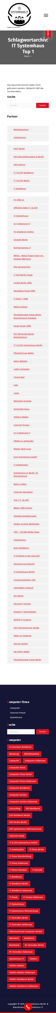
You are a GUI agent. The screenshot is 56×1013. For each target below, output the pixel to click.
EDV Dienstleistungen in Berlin (29, 156)
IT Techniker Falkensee (20, 924)
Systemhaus (20, 137)
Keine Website (20, 361)
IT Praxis (13, 897)
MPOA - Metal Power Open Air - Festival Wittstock (29, 257)
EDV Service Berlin (18, 822)
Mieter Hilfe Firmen (23, 508)
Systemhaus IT (16, 958)
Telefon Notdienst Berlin (21, 979)
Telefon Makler (21, 417)
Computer (15, 708)
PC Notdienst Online (24, 231)
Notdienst (29, 938)
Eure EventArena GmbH (25, 457)
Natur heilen (20, 484)
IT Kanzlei (37, 870)
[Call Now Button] (28, 1007)
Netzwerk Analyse (22, 401)
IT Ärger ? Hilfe (21, 299)
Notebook (14, 945)
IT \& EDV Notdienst (24, 172)
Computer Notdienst (19, 788)
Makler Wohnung (22, 449)
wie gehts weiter (22, 651)
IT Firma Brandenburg (20, 856)
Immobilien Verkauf (23, 588)
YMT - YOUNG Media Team (26, 532)
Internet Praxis (16, 836)
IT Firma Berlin (36, 849)
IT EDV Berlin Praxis (23, 275)
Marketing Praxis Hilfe (24, 291)
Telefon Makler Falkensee (22, 972)
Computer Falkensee (35, 760)
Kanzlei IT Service (22, 603)
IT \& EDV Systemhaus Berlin (28, 345)
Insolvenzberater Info (24, 580)
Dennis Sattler (21, 643)
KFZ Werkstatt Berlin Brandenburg (24, 336)
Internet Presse (21, 425)
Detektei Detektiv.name (25, 516)
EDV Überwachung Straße (26, 627)
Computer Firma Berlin (20, 774)
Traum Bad (19, 377)
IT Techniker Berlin (18, 918)
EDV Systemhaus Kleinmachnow (25, 829)
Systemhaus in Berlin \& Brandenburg (26, 475)
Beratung (14, 754)
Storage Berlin (21, 239)
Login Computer (22, 369)
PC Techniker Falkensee (21, 952)
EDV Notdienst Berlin (19, 815)
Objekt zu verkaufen (24, 441)
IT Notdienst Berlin (18, 883)
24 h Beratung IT (22, 223)
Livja (16, 385)
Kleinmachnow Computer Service (25, 931)
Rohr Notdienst (21, 548)
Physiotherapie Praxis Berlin (27, 659)
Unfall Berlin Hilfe (23, 283)
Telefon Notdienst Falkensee (23, 986)
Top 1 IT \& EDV (21, 500)
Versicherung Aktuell (24, 564)
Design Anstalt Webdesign (26, 524)
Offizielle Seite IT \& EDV (26, 207)
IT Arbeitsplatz (21, 465)
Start (26, 56)
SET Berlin (19, 596)
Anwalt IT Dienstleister (25, 612)
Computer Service (18, 795)
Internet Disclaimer (23, 492)
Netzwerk (14, 938)
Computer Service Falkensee (23, 801)
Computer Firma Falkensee (22, 781)
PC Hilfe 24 (19, 200)
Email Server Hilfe (22, 326)
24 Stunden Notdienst (20, 747)
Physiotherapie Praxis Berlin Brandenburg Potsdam (27, 316)
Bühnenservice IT (22, 247)
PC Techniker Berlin (34, 945)
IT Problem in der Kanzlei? (27, 556)
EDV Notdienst (33, 808)
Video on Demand (22, 635)
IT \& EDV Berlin (22, 180)
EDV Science (19, 164)
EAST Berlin (19, 148)
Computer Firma (17, 767)
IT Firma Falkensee (18, 863)
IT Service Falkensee (33, 897)
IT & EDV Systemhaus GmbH (23, 842)
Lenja (16, 393)
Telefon (33, 958)
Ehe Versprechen (22, 267)
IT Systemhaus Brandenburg (23, 911)
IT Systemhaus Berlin (24, 572)
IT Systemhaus (21, 216)
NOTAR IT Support (22, 619)
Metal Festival (20, 307)
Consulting (14, 808)
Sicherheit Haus (21, 409)
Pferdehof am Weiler (24, 353)
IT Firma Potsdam (18, 870)
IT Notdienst (20, 188)
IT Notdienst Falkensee (20, 890)
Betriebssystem (21, 129)
